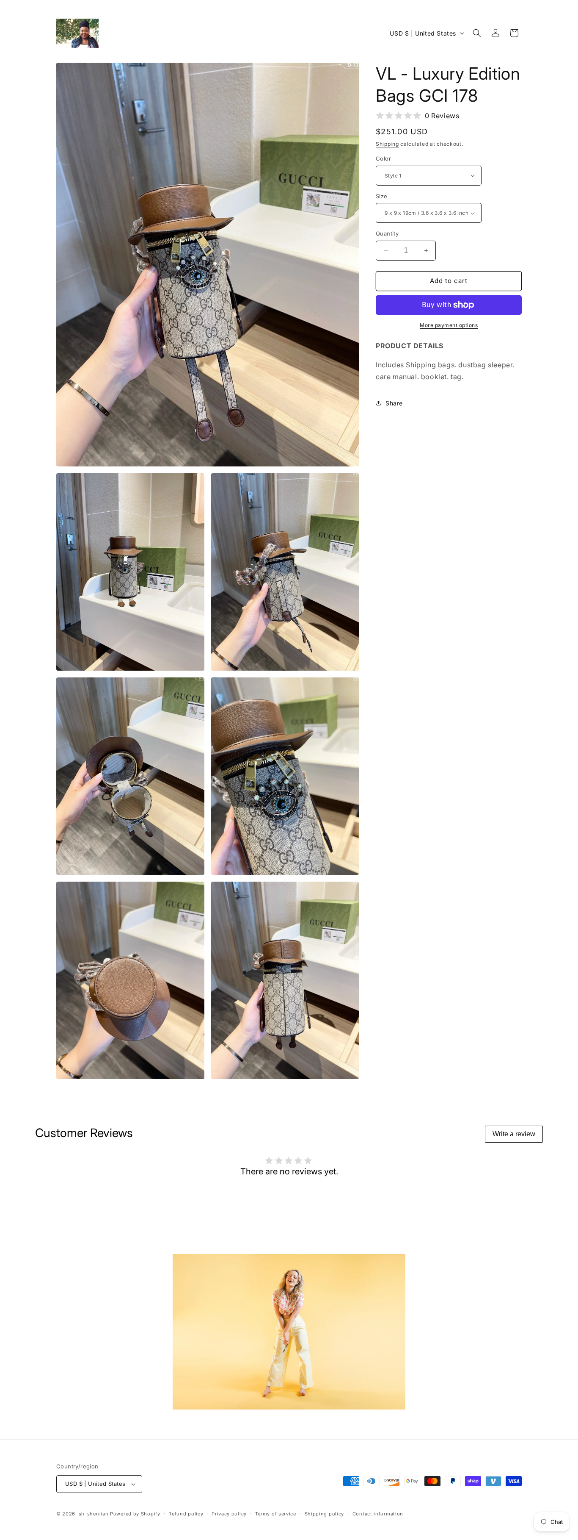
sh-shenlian (94, 1514)
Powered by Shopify (135, 1514)
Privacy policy (229, 1514)
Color (383, 158)
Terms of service (275, 1514)
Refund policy (185, 1514)
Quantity (387, 233)
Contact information (377, 1514)
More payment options (449, 325)
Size (382, 196)
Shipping (387, 144)
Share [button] (394, 403)
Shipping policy (324, 1514)
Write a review (514, 1134)
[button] (477, 33)
